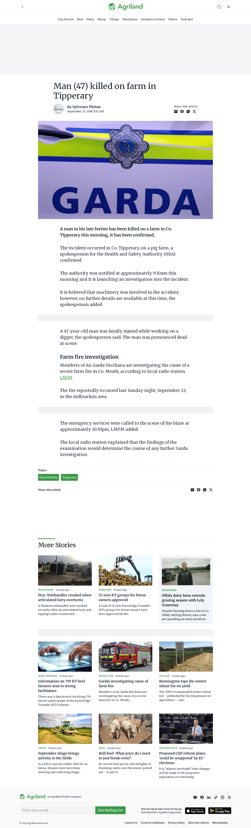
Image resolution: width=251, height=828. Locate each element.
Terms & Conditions (153, 822)
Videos (172, 19)
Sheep (101, 19)
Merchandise (220, 822)
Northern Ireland (153, 19)
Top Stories (66, 19)
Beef (80, 19)
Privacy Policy (176, 822)
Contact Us (131, 822)
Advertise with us (198, 822)
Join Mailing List (110, 810)
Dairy (90, 19)
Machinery (130, 19)
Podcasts (187, 19)
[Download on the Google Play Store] (219, 810)
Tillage (114, 19)
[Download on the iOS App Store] (195, 810)
